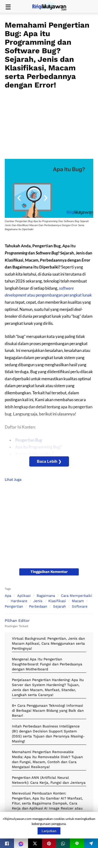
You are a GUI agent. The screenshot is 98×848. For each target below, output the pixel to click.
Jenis (37, 601)
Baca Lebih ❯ (49, 461)
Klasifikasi (57, 601)
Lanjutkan (49, 831)
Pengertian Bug (28, 440)
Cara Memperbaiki (76, 596)
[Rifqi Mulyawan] (52, 6)
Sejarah (59, 606)
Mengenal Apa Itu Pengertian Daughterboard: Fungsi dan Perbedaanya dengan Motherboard (47, 664)
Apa (8, 596)
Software (80, 606)
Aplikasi (24, 596)
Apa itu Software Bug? (34, 453)
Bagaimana (46, 596)
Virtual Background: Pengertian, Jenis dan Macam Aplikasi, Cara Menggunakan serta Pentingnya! (48, 643)
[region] (49, 122)
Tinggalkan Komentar (49, 572)
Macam (78, 601)
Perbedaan (38, 606)
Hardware (19, 601)
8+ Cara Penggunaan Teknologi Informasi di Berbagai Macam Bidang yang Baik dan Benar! (48, 710)
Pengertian (14, 606)
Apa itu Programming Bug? (38, 446)
